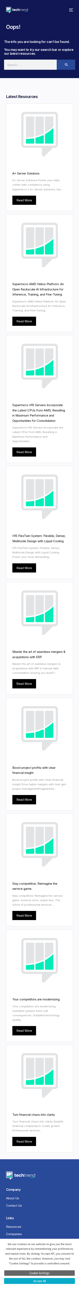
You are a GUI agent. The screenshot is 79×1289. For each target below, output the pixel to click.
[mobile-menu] (70, 10)
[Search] (66, 65)
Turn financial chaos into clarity (33, 1115)
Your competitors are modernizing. (36, 999)
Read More (24, 200)
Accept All (39, 1281)
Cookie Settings (39, 1273)
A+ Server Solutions (26, 173)
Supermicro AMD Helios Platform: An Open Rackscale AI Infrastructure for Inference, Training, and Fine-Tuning (38, 289)
